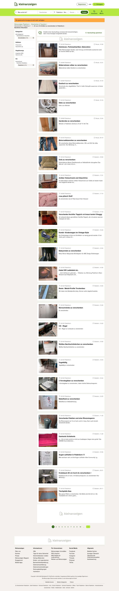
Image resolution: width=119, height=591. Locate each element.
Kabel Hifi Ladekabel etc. (68, 270)
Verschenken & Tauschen (23, 35)
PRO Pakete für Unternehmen (55, 556)
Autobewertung (91, 559)
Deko (64, 587)
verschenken (47, 587)
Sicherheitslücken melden (40, 556)
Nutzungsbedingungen (39, 569)
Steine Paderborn (89, 585)
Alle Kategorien (19, 34)
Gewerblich (18, 46)
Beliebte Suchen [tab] (49, 582)
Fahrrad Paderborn (43, 585)
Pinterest (71, 560)
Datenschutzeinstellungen (40, 567)
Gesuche (18, 55)
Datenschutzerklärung (39, 565)
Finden (84, 12)
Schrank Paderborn (67, 585)
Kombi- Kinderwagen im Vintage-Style (74, 232)
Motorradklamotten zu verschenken (73, 140)
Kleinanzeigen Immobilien (58, 551)
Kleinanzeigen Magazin (22, 558)
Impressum (36, 571)
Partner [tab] (72, 582)
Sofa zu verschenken (67, 160)
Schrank (68, 587)
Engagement (19, 560)
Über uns (18, 551)
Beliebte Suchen (92, 551)
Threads (71, 558)
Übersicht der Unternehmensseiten (93, 556)
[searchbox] (27, 12)
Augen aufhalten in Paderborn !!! (72, 455)
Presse (17, 556)
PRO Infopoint (55, 553)
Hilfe (34, 551)
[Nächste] (88, 526)
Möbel (74, 585)
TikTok (71, 562)
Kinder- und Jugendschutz (41, 560)
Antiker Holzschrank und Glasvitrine (73, 178)
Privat (17, 45)
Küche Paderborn (56, 585)
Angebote (18, 53)
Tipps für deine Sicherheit (40, 553)
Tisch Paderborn (80, 585)
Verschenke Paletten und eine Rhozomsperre (77, 418)
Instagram (72, 556)
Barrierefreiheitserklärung (40, 562)
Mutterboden (58, 587)
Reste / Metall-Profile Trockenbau (72, 288)
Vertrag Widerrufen (38, 558)
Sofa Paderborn (34, 585)
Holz (50, 585)
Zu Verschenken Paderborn (22, 585)
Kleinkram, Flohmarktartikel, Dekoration (74, 47)
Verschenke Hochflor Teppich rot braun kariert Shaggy (80, 214)
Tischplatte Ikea (65, 491)
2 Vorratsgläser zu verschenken (71, 381)
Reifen (53, 587)
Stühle (72, 587)
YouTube (71, 553)
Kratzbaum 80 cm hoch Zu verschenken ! (75, 473)
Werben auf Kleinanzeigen (59, 559)
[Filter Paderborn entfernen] (33, 65)
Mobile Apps (18, 562)
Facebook (72, 551)
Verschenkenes (99, 585)
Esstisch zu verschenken (69, 83)
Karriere (17, 553)
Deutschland (19, 61)
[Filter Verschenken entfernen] (33, 38)
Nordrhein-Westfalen (22, 63)
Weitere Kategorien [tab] (62, 582)
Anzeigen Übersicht (93, 553)
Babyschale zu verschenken (70, 251)
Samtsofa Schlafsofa (67, 436)
